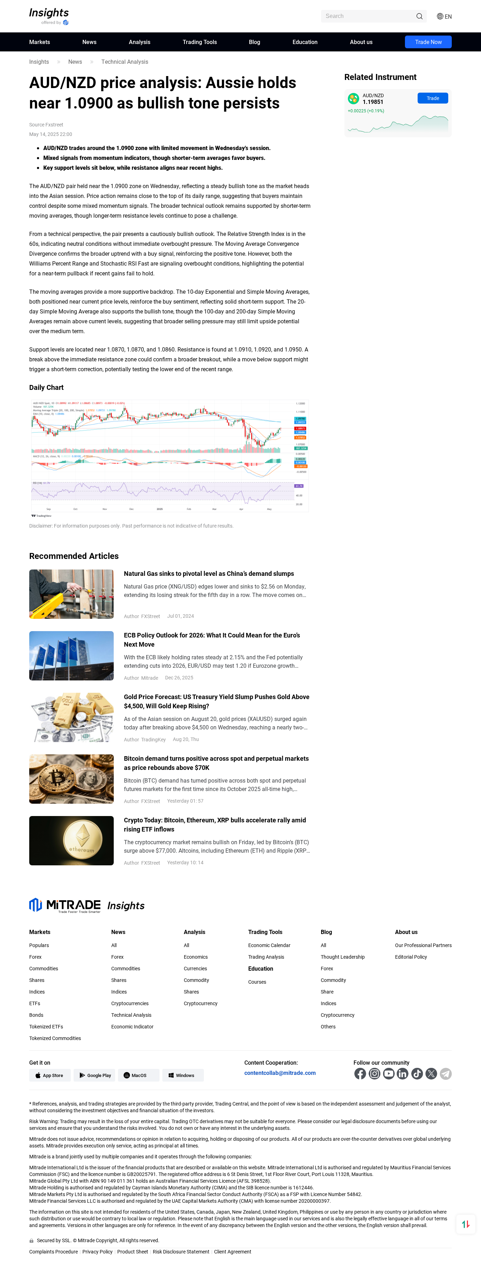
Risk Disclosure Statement (181, 1251)
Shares (36, 980)
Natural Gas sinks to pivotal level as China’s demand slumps (209, 573)
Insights (39, 61)
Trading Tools (200, 41)
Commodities (43, 968)
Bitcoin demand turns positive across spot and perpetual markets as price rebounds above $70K (216, 763)
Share (327, 992)
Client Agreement (232, 1251)
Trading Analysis (266, 957)
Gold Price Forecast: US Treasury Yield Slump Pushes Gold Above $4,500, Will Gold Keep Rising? (217, 701)
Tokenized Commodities (55, 1038)
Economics (196, 957)
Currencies (195, 968)
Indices (37, 992)
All (114, 945)
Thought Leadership (343, 957)
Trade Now (428, 41)
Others (328, 1026)
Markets (39, 41)
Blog (254, 41)
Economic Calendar (269, 945)
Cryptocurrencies (130, 1003)
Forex (35, 957)
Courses (257, 982)
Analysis (139, 41)
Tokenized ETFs (46, 1026)
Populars (39, 945)
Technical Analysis (124, 61)
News (89, 41)
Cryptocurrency (201, 1003)
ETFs (34, 1003)
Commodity (196, 980)
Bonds (36, 1015)
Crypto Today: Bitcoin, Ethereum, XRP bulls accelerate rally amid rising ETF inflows (215, 824)
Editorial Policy (411, 957)
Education (305, 41)
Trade (433, 98)
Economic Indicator (132, 1026)
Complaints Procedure (53, 1251)
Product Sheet (132, 1251)
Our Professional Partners (423, 945)
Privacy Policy (97, 1251)
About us (361, 41)
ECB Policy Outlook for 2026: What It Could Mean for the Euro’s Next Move (212, 639)
